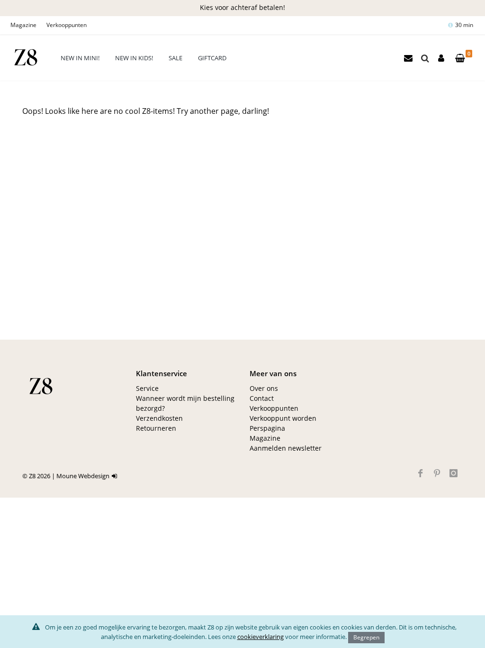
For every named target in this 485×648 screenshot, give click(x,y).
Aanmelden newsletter (286, 448)
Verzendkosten (159, 418)
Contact (262, 398)
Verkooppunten (66, 25)
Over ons (264, 388)
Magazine (23, 25)
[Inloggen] (116, 476)
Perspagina (267, 428)
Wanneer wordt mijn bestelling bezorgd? (185, 403)
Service (147, 388)
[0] (460, 59)
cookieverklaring (260, 636)
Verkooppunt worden (283, 418)
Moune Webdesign (82, 476)
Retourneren (156, 428)
